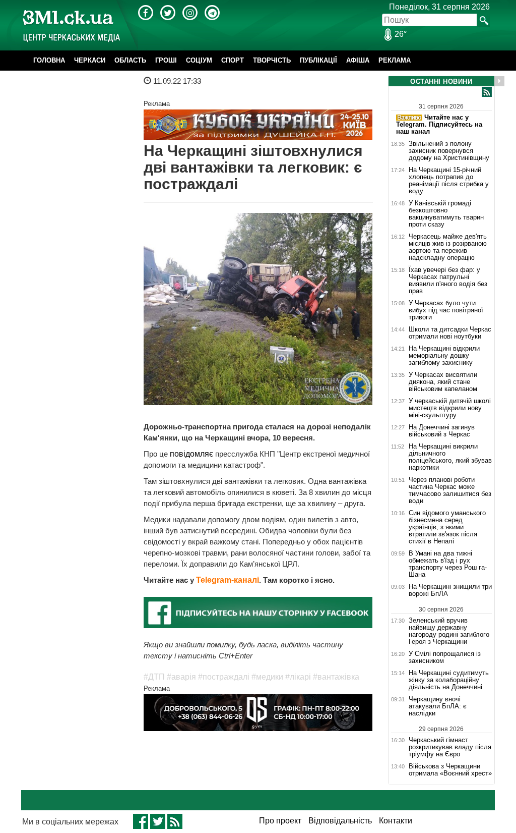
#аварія (181, 677)
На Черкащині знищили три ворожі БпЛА (450, 590)
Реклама (394, 60)
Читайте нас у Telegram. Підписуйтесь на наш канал (439, 124)
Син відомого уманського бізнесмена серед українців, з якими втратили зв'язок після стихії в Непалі (447, 527)
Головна (49, 60)
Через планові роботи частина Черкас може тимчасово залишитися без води (450, 490)
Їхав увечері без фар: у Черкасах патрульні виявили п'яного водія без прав (448, 280)
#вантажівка (336, 677)
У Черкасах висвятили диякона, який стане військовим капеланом (443, 382)
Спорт (232, 60)
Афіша (357, 60)
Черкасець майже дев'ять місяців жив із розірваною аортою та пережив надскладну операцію (448, 247)
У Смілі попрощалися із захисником (445, 657)
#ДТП (154, 677)
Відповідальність (340, 820)
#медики (267, 677)
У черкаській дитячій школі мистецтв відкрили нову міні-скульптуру (450, 408)
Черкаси (89, 60)
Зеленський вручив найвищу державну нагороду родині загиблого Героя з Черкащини (449, 631)
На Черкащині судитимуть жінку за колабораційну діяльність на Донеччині (449, 680)
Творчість (272, 60)
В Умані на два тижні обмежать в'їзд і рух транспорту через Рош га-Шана (448, 564)
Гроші (166, 60)
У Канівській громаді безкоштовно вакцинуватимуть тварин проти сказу (446, 214)
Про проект (280, 820)
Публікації (318, 60)
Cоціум (199, 60)
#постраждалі (223, 677)
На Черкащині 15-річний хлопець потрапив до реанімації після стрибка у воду (449, 180)
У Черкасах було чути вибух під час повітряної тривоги (446, 310)
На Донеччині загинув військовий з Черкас (442, 431)
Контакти (395, 820)
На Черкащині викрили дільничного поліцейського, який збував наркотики (450, 457)
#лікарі (298, 677)
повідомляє (192, 454)
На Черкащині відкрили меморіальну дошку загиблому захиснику (444, 355)
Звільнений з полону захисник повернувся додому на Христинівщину (449, 150)
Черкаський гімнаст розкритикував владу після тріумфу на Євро (450, 747)
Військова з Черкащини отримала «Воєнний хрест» (450, 770)
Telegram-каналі (227, 580)
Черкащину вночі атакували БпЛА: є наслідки (438, 706)
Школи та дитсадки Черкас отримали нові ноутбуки (450, 333)
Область (130, 60)
